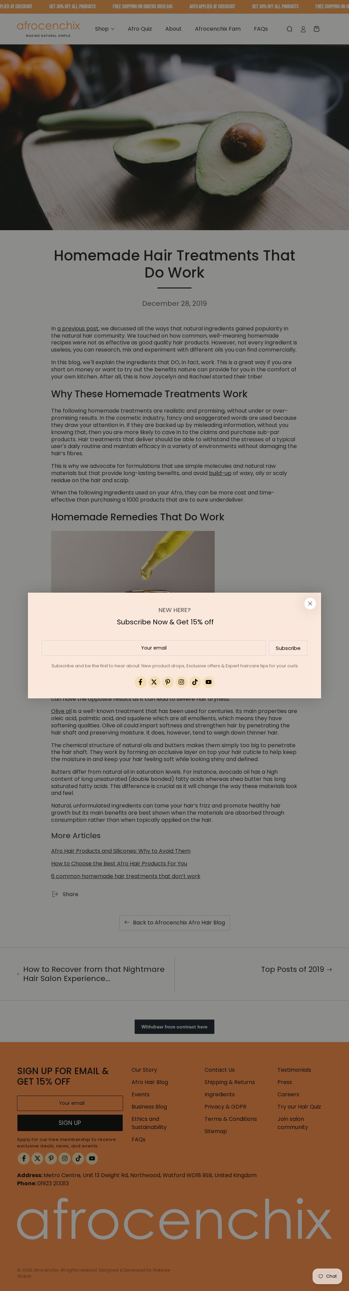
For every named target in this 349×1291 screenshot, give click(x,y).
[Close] (310, 603)
